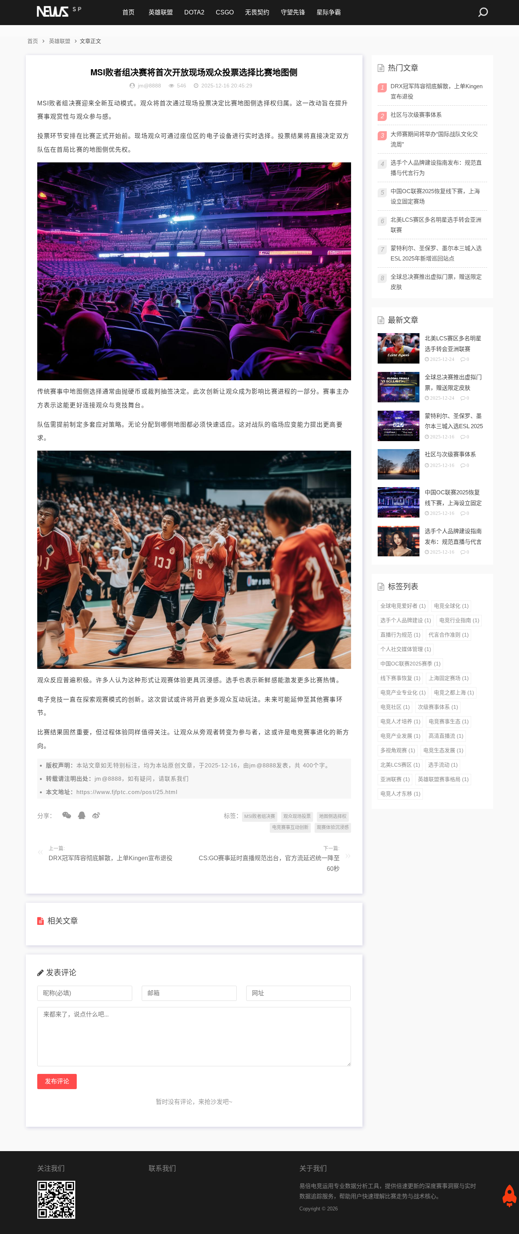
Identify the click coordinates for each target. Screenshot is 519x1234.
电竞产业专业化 (403, 692)
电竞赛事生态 (449, 721)
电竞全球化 (451, 606)
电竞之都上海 (454, 692)
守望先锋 (293, 12)
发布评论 (57, 1081)
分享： (46, 816)
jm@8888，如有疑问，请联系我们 (142, 778)
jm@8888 (262, 765)
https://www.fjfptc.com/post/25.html (127, 792)
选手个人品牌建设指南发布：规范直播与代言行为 (436, 167)
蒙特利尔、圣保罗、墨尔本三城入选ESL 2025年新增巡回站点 (436, 253)
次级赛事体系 (438, 707)
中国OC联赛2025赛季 (410, 664)
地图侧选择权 (333, 816)
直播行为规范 (400, 635)
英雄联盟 (161, 12)
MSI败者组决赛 (259, 816)
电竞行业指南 (459, 620)
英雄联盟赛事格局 (443, 779)
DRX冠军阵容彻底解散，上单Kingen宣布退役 (110, 858)
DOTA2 (194, 12)
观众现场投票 (297, 816)
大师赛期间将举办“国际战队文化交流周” (434, 139)
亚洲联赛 (395, 779)
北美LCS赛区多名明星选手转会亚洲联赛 (436, 224)
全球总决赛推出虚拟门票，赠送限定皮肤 (436, 281)
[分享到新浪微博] (93, 815)
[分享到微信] (64, 815)
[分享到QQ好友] (79, 815)
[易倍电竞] (58, 12)
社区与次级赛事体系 (416, 114)
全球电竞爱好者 (403, 606)
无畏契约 (257, 12)
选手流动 (443, 765)
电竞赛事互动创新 (290, 827)
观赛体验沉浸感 (333, 827)
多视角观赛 (397, 750)
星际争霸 (328, 12)
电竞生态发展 (443, 750)
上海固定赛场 (449, 678)
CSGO (225, 12)
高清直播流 (446, 736)
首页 (128, 12)
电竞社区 (395, 707)
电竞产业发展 (400, 736)
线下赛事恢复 (400, 678)
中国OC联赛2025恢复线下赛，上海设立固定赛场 (435, 196)
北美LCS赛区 (400, 765)
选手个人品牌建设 (405, 620)
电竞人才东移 (400, 794)
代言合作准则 (449, 635)
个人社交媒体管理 (405, 649)
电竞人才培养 (400, 721)
